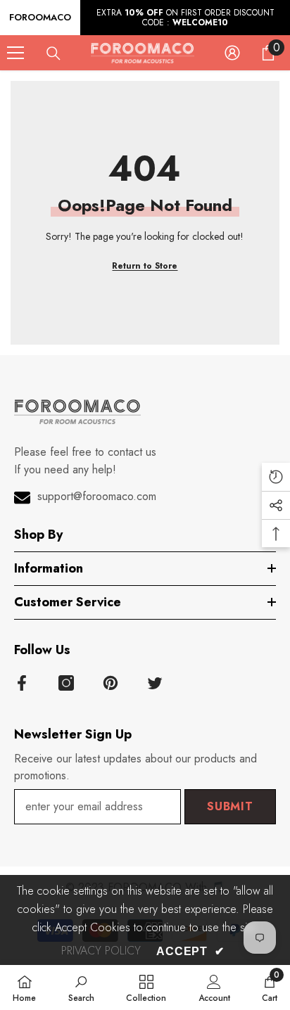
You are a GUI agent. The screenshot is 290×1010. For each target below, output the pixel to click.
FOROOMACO (40, 17)
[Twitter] (155, 683)
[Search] (53, 53)
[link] (81, 987)
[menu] (15, 52)
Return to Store (144, 266)
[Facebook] (22, 683)
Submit (230, 806)
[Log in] (232, 53)
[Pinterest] (110, 683)
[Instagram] (66, 683)
